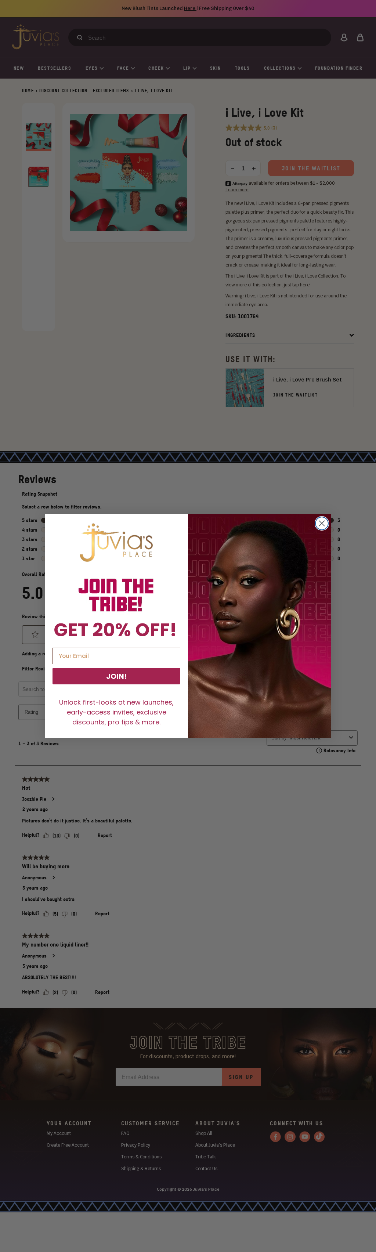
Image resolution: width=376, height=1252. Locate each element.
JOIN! (116, 676)
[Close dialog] (321, 523)
